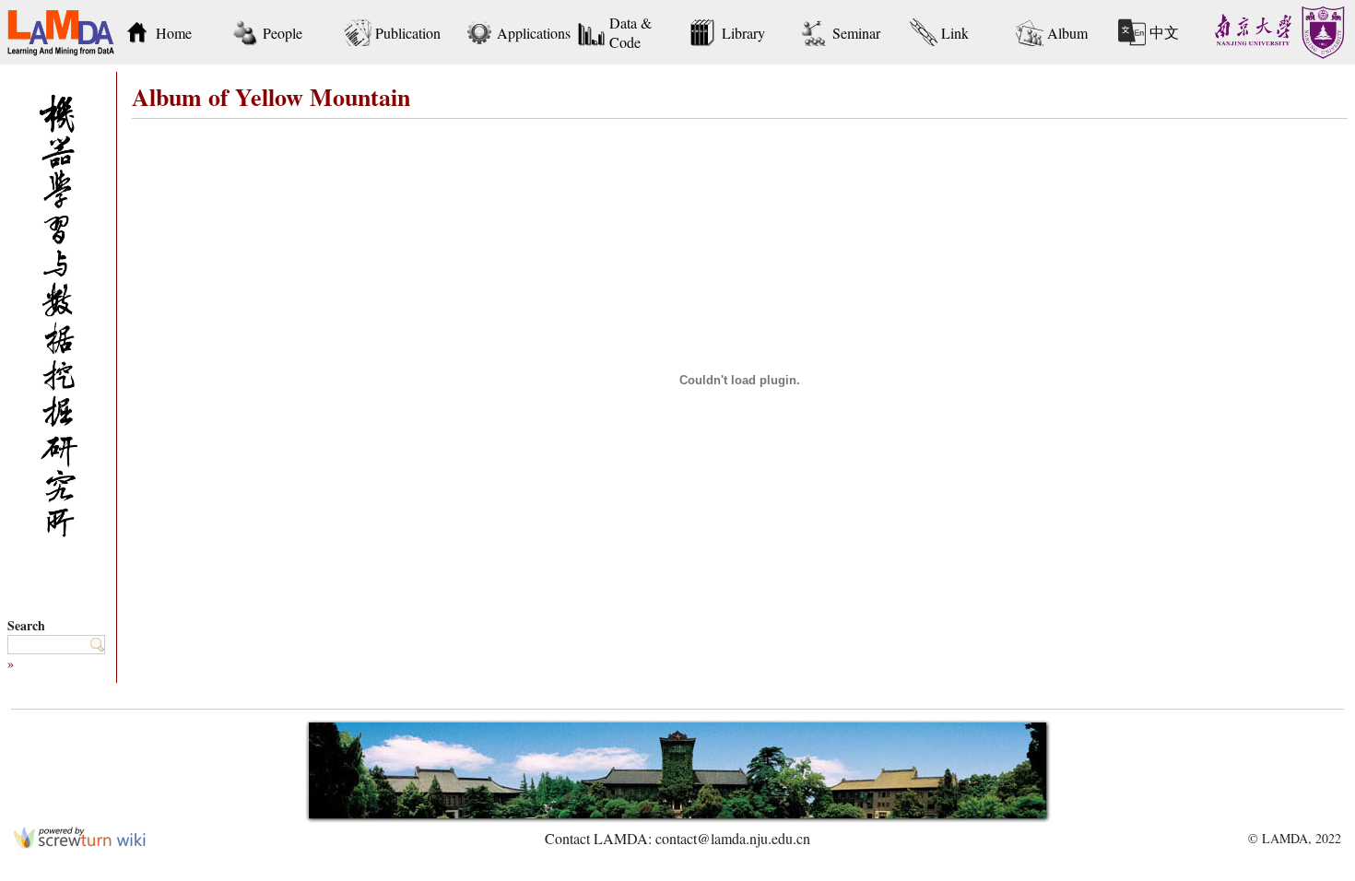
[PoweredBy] (80, 842)
